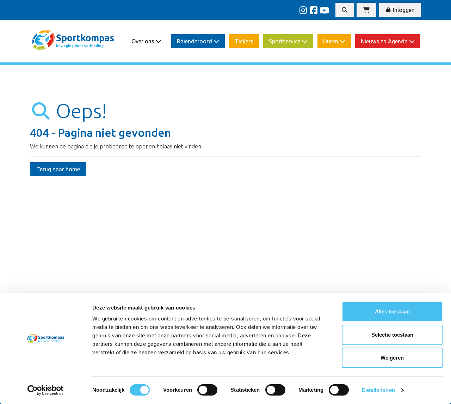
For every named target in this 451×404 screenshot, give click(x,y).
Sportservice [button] (285, 41)
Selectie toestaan (392, 335)
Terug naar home (58, 169)
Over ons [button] (143, 41)
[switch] (207, 390)
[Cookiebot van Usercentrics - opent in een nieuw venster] (45, 390)
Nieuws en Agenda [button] (385, 41)
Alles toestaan (392, 311)
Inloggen (403, 10)
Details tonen (378, 390)
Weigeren (392, 358)
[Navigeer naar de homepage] (73, 41)
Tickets (244, 41)
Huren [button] (331, 41)
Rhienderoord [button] (195, 41)
